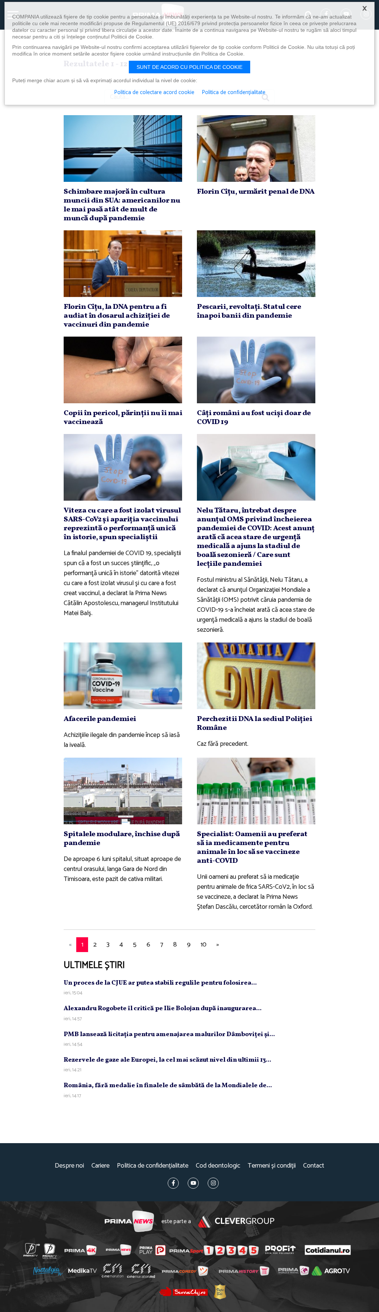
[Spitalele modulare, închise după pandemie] (123, 791)
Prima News (129, 1221)
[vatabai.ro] (220, 1291)
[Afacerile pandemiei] (123, 675)
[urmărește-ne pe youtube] (193, 1183)
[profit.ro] (280, 1250)
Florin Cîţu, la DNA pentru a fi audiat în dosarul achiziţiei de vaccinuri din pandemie (117, 316)
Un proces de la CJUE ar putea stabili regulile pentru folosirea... (160, 983)
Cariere (100, 1166)
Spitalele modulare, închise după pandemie (122, 838)
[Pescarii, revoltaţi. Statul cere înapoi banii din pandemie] (256, 263)
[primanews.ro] (119, 1249)
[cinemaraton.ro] (112, 1271)
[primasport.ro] (213, 1250)
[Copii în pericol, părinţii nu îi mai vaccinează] (123, 370)
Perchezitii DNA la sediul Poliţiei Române (254, 723)
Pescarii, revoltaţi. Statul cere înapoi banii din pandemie (249, 311)
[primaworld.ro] (293, 1271)
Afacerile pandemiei (100, 719)
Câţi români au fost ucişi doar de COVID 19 (254, 417)
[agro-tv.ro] (330, 1271)
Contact (313, 1166)
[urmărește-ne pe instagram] (213, 1183)
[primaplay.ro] (152, 1250)
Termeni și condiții (272, 1166)
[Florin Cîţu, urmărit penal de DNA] (256, 148)
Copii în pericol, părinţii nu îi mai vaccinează (123, 417)
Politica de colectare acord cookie (154, 93)
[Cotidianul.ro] (328, 1250)
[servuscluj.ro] (183, 1291)
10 (204, 944)
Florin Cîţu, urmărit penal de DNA (256, 192)
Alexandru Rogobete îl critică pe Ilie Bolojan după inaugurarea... (163, 1008)
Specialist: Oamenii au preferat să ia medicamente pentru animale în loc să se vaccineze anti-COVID (252, 847)
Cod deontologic (218, 1166)
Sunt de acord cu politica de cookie (189, 67)
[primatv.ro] (32, 1249)
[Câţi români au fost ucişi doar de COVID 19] (256, 370)
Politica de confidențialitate (152, 1166)
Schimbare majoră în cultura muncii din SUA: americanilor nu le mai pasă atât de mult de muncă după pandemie (122, 205)
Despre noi (69, 1166)
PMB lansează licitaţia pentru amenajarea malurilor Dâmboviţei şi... (169, 1034)
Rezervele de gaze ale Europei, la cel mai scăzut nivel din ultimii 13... (167, 1060)
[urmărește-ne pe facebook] (173, 1183)
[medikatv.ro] (82, 1270)
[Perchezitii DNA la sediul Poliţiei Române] (256, 675)
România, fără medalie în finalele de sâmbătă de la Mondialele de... (168, 1085)
